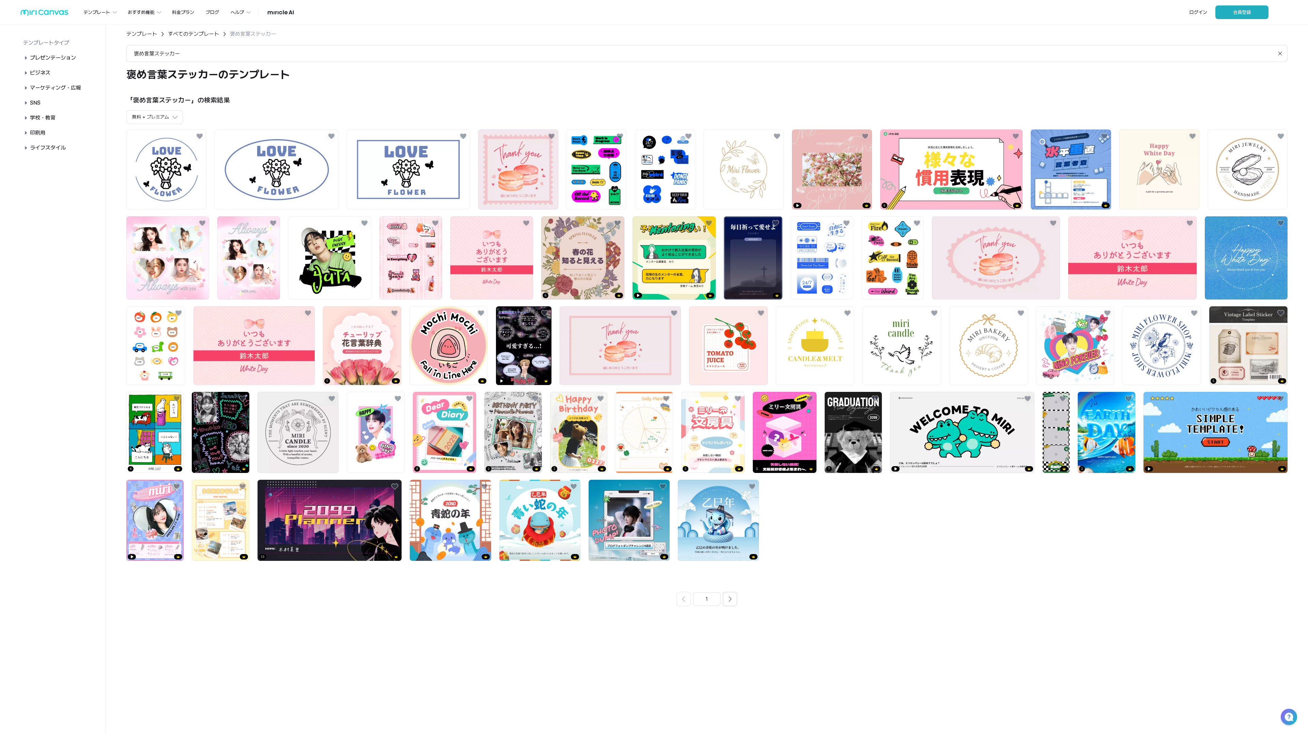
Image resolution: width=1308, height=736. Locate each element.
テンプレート (141, 34)
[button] (1289, 717)
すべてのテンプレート (193, 34)
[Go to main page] (44, 14)
